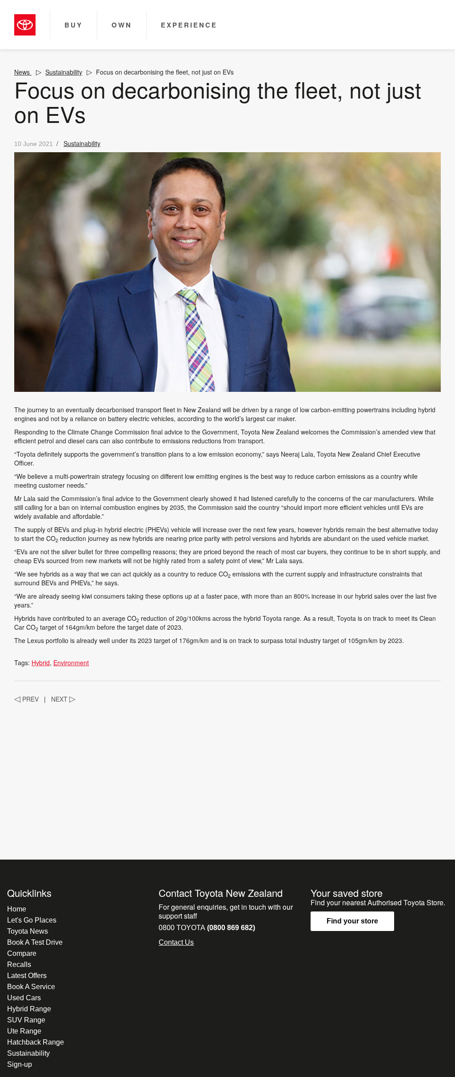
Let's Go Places (31, 920)
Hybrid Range (29, 1009)
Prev (26, 698)
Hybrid (41, 662)
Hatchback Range (35, 1042)
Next (63, 698)
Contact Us (176, 942)
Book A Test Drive (35, 942)
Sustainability (63, 71)
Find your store (352, 921)
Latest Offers (27, 975)
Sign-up (19, 1064)
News (23, 71)
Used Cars (24, 998)
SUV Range (26, 1020)
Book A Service (31, 986)
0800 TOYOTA (207, 927)
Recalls (19, 964)
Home (16, 909)
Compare (21, 953)
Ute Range (24, 1031)
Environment (71, 662)
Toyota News (27, 931)
